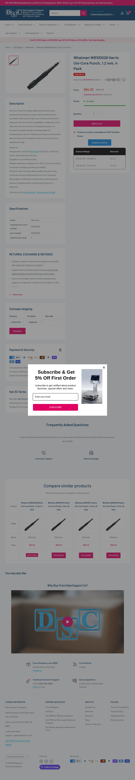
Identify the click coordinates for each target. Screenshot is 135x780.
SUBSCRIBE (55, 407)
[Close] (104, 367)
